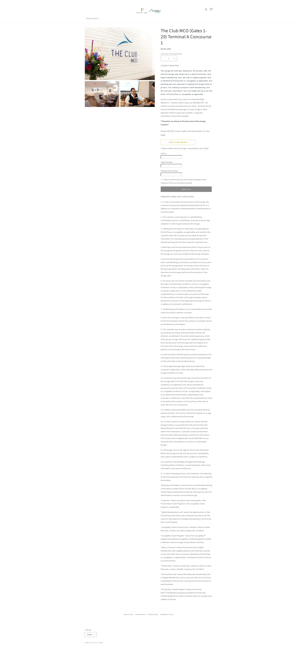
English (89, 634)
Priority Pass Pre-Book (96, 642)
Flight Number (167, 162)
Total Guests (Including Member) (171, 54)
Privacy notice (153, 614)
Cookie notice (140, 614)
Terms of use (128, 614)
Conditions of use (166, 614)
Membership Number (169, 171)
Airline (163, 153)
